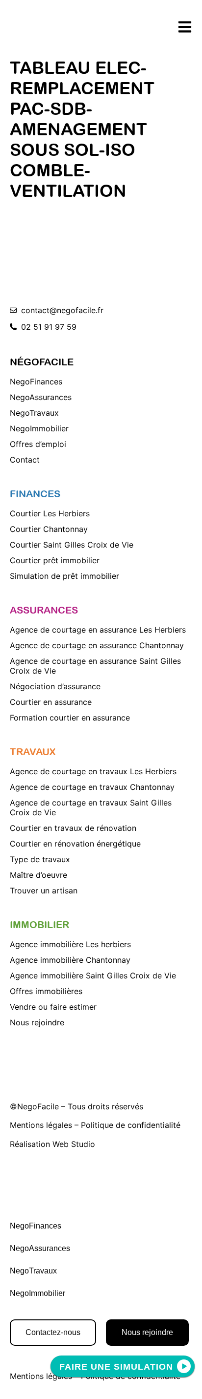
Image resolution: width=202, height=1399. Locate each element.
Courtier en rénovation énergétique (75, 843)
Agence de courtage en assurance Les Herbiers (98, 630)
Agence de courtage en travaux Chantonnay (92, 787)
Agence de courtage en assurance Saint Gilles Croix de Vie (95, 666)
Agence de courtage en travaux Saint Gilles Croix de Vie (91, 807)
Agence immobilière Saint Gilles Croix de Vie (93, 975)
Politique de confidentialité (130, 1125)
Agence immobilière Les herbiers (70, 944)
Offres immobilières (46, 991)
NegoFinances (36, 381)
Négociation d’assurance (55, 686)
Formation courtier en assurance (70, 717)
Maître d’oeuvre (38, 875)
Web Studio (73, 1144)
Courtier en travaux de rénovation (73, 828)
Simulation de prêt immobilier (64, 576)
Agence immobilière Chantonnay (70, 960)
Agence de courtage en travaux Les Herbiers (93, 771)
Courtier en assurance (51, 702)
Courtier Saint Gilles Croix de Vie (71, 545)
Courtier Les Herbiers (50, 513)
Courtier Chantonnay (49, 529)
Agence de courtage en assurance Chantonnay (97, 645)
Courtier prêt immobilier (55, 560)
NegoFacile (38, 1106)
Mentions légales (41, 1125)
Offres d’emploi (38, 444)
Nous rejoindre (37, 1022)
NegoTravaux (34, 413)
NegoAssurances (41, 397)
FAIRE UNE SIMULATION (116, 1367)
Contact (25, 460)
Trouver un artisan (43, 890)
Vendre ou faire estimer (53, 1007)
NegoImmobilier (39, 428)
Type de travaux (40, 859)
